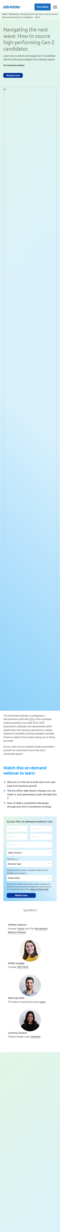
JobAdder (35, 1036)
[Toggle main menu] (55, 7)
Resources (14, 14)
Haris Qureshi (16, 998)
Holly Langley (16, 963)
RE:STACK (22, 967)
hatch (43, 1002)
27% (31, 719)
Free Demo (42, 7)
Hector (21, 928)
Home (5, 14)
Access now (13, 75)
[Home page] (11, 6)
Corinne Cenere (17, 1032)
